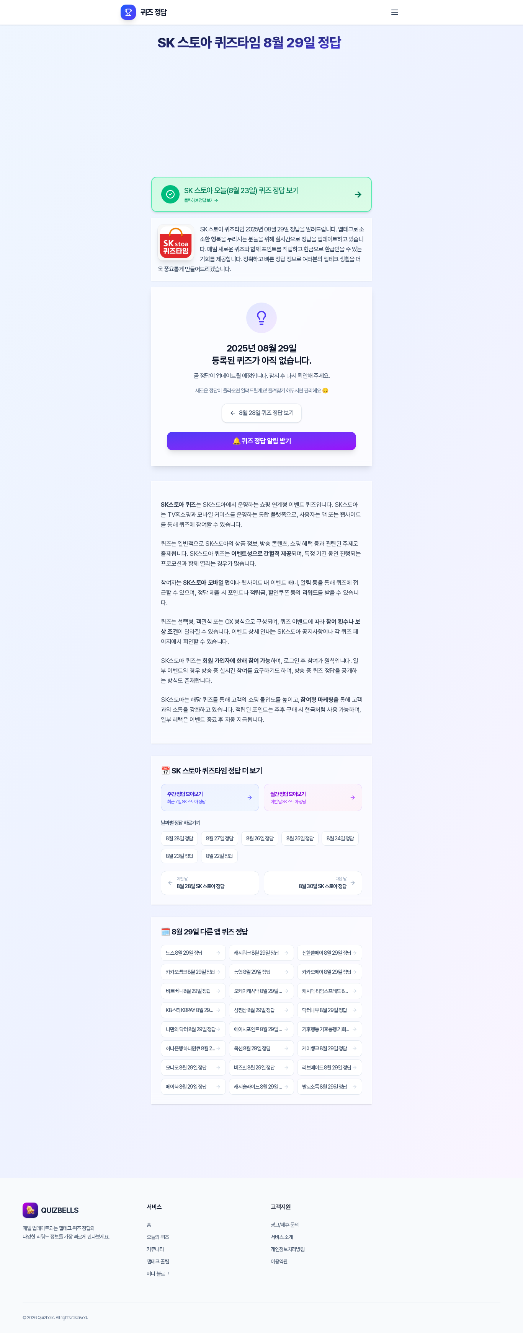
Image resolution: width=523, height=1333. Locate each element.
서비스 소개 (282, 1237)
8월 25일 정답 (300, 838)
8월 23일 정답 (179, 856)
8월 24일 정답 (340, 838)
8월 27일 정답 (219, 838)
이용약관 (279, 1261)
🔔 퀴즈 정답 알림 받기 (261, 441)
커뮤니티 (155, 1249)
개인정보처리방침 (287, 1249)
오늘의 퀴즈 (158, 1237)
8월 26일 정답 (259, 838)
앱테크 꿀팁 (158, 1261)
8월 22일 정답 (219, 856)
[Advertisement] (261, 110)
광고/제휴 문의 (285, 1225)
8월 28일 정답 (179, 838)
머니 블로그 (158, 1274)
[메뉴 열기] (394, 12)
